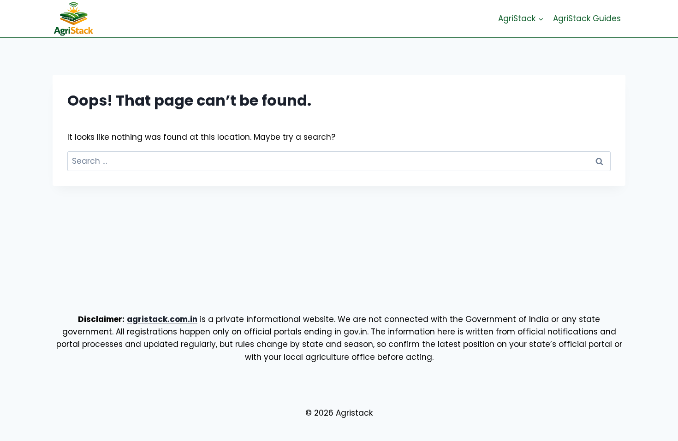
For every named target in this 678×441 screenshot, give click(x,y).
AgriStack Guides (587, 18)
